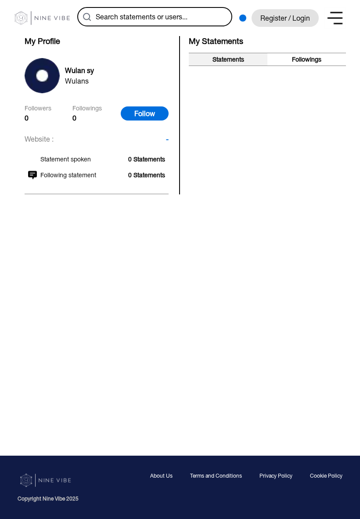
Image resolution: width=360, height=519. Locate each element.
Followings (306, 59)
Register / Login (285, 18)
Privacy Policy (275, 476)
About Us (161, 476)
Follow (144, 113)
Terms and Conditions (216, 476)
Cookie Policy (326, 476)
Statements (228, 59)
